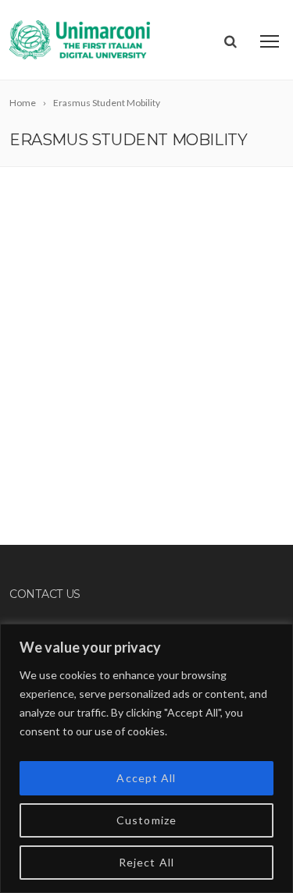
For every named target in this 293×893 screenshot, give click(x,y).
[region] (146, 758)
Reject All (146, 862)
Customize (146, 820)
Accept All (146, 777)
